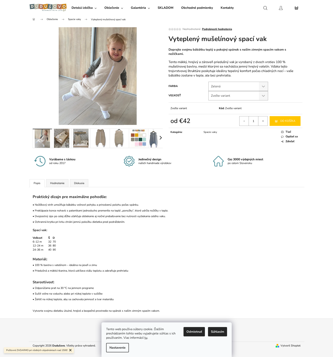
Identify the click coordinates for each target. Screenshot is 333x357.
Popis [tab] (37, 183)
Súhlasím (217, 332)
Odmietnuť (194, 332)
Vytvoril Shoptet (291, 345)
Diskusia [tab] (79, 183)
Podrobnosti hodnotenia (217, 29)
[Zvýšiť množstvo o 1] (262, 121)
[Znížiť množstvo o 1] (244, 121)
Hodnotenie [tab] (57, 183)
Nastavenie (117, 348)
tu (145, 338)
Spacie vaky (210, 132)
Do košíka (287, 121)
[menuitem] (84, 8)
